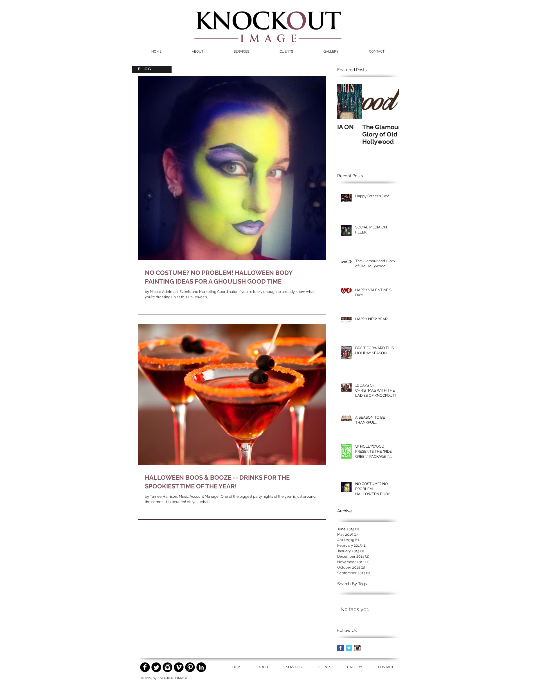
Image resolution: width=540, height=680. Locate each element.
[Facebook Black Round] (145, 667)
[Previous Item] (346, 101)
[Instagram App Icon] (357, 648)
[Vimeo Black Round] (179, 667)
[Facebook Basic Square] (340, 648)
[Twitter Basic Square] (349, 648)
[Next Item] (390, 101)
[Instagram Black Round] (167, 667)
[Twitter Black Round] (156, 667)
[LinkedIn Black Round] (201, 667)
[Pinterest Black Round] (190, 667)
